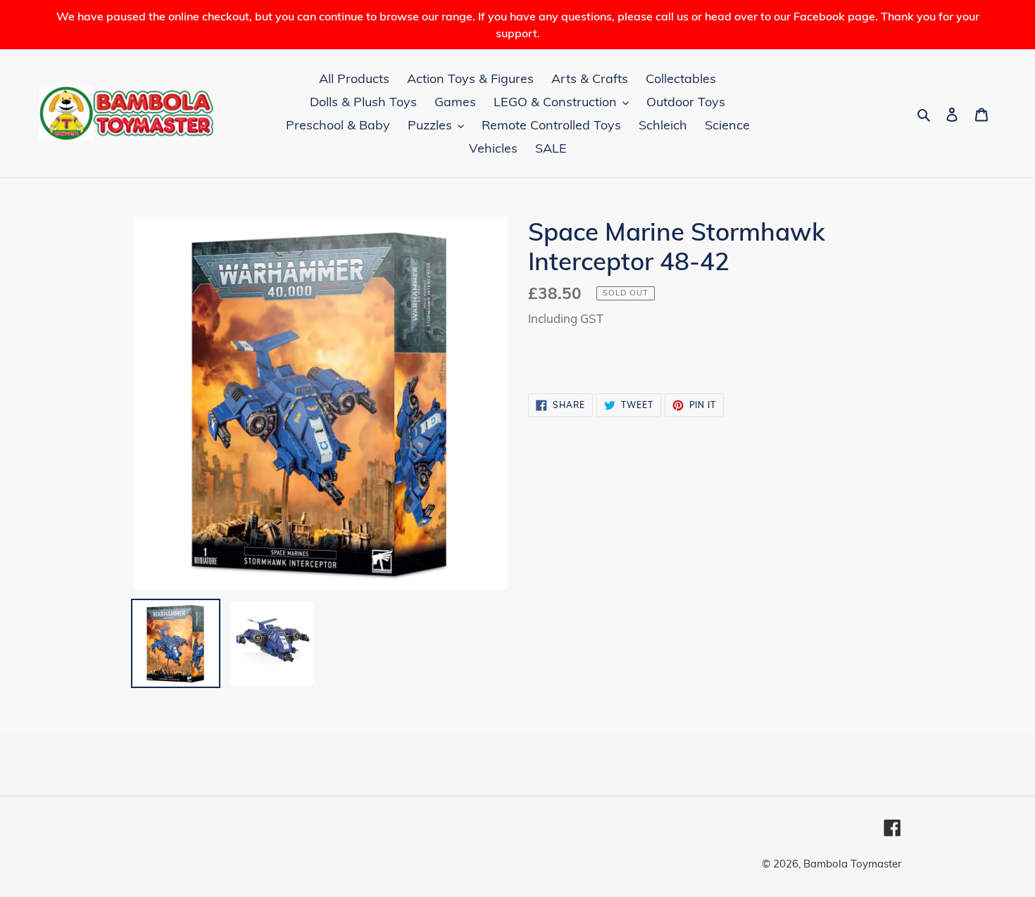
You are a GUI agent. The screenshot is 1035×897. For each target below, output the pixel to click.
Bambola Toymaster (852, 863)
